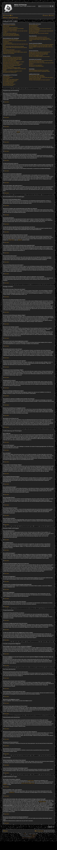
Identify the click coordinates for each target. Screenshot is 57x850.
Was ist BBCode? (6, 76)
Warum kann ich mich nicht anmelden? (10, 29)
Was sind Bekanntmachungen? (8, 81)
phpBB (24, 833)
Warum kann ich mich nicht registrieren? (10, 27)
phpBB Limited (11, 239)
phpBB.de (20, 239)
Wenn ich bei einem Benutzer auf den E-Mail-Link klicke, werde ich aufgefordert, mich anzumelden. (15, 53)
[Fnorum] (8, 8)
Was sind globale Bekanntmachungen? (10, 80)
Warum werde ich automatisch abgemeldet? (11, 34)
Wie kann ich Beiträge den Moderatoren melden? (12, 67)
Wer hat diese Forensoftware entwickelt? (36, 75)
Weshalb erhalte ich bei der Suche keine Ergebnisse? (38, 53)
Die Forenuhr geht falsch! (7, 42)
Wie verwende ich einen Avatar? (9, 49)
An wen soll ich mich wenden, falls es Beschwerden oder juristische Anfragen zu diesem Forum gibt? (41, 78)
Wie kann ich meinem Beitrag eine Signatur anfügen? (12, 59)
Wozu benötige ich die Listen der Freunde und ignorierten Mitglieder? (41, 44)
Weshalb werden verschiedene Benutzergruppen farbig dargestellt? (41, 30)
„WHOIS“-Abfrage (42, 801)
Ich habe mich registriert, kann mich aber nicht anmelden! (13, 28)
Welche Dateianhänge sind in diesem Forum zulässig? (38, 70)
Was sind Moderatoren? (33, 26)
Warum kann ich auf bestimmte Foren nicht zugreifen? (13, 64)
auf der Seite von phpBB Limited (27, 783)
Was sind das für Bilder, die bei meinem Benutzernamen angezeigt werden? (15, 48)
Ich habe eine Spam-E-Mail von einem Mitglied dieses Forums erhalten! (40, 40)
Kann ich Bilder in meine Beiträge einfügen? (11, 79)
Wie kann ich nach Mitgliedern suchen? (36, 55)
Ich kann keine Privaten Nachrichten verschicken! (38, 37)
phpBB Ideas (11, 792)
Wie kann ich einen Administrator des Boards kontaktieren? (39, 79)
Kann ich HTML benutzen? (8, 77)
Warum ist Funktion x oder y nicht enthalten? (37, 76)
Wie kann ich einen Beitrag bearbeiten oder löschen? (12, 58)
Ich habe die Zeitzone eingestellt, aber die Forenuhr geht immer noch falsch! (15, 45)
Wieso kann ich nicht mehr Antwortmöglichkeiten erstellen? (13, 61)
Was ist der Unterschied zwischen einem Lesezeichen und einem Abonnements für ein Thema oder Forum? (40, 61)
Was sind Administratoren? (34, 25)
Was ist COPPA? (6, 26)
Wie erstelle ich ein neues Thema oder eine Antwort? (12, 57)
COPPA (18, 132)
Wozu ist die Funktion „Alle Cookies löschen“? (11, 35)
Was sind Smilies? (6, 78)
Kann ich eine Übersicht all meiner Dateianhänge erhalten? (39, 71)
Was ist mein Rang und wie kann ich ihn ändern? (12, 50)
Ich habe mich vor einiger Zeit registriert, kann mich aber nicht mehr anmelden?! (15, 31)
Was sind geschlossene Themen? (9, 84)
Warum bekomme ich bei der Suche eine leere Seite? (38, 54)
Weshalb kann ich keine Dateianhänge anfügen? (11, 65)
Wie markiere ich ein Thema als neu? (9, 72)
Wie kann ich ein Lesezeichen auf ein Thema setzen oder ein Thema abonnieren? (41, 63)
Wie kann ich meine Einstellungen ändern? (10, 39)
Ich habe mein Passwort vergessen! (9, 33)
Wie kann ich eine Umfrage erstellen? (9, 60)
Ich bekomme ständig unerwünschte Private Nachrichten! (39, 38)
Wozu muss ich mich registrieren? (9, 25)
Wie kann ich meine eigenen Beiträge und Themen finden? (39, 56)
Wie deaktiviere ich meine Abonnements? (36, 66)
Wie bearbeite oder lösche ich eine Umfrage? (11, 62)
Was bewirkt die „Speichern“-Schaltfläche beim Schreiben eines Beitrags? (14, 69)
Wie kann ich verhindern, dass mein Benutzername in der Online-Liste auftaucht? (14, 41)
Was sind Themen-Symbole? (8, 85)
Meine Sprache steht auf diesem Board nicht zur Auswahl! (13, 46)
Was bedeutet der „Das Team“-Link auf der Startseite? (39, 33)
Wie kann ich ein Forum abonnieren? (35, 65)
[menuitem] (11, 15)
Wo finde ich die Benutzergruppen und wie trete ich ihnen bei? (40, 28)
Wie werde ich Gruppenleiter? (34, 29)
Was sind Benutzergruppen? (34, 27)
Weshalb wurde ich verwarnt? (8, 66)
